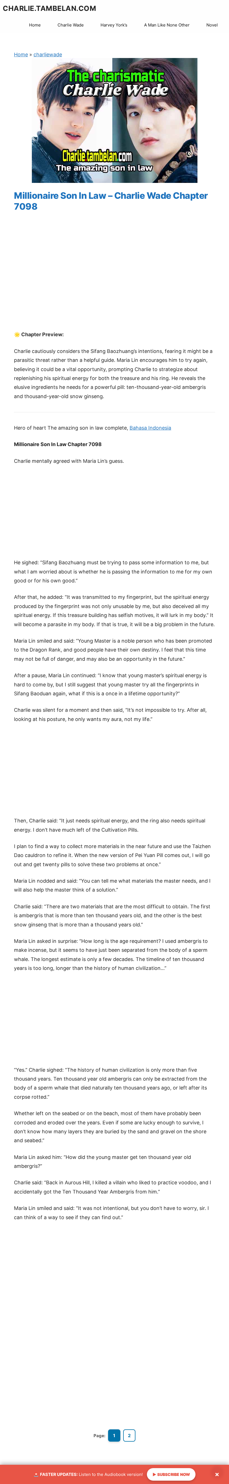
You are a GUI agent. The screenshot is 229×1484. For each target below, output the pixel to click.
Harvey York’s (114, 25)
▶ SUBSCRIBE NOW (171, 1474)
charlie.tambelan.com (49, 8)
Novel (212, 25)
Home (35, 25)
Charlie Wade (71, 25)
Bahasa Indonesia (150, 428)
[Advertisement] (114, 277)
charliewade (48, 54)
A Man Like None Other (167, 25)
